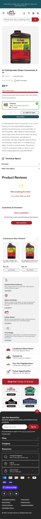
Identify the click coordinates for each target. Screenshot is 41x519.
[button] (3, 13)
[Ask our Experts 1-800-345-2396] (24, 13)
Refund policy (6, 502)
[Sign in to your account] (33, 13)
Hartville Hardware (13, 513)
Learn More (8, 290)
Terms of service (7, 505)
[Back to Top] (37, 411)
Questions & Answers (12, 207)
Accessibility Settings (8, 499)
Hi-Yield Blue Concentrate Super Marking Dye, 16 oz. (29, 261)
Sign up (33, 427)
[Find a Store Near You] (29, 13)
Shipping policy (25, 502)
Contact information (27, 505)
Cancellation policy (8, 508)
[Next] (37, 239)
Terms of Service (27, 431)
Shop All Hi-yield (18, 76)
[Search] (35, 19)
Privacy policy (25, 499)
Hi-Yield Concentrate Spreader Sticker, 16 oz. (10, 261)
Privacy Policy (6, 434)
